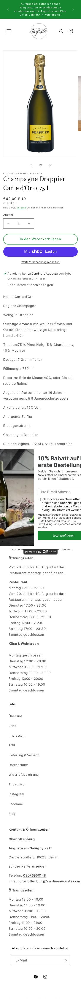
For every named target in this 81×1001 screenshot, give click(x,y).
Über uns (15, 716)
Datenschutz (18, 765)
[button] (8, 31)
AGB (12, 745)
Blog (12, 813)
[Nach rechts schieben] (50, 165)
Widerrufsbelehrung (24, 774)
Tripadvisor (17, 784)
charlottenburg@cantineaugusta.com (49, 881)
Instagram (16, 794)
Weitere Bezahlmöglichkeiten (40, 262)
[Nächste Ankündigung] (73, 9)
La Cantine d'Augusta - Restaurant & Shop (46, 997)
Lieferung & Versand (24, 755)
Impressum (17, 735)
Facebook (16, 804)
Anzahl (8, 214)
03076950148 (34, 875)
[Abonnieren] (65, 960)
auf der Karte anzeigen (27, 866)
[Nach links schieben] (31, 165)
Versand (21, 207)
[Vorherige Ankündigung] (8, 9)
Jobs (12, 726)
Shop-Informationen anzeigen (30, 285)
